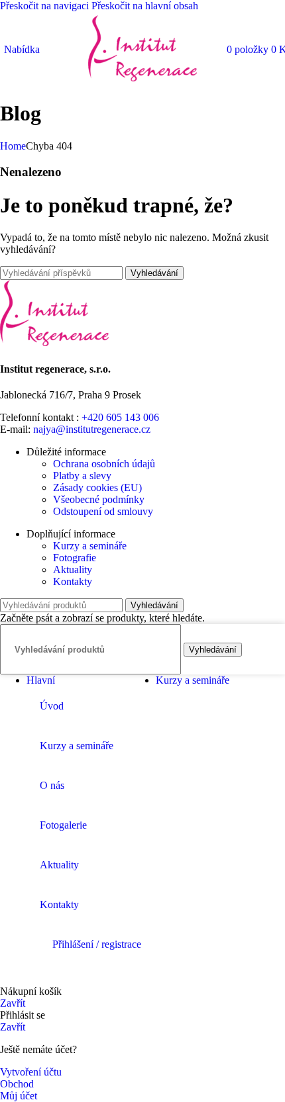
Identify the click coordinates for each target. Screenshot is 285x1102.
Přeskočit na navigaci (45, 5)
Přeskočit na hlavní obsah (144, 5)
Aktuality (72, 569)
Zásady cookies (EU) (97, 487)
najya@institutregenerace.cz (91, 429)
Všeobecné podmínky (98, 499)
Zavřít (12, 1003)
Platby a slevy (82, 475)
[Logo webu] (142, 81)
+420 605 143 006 (120, 417)
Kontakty (72, 581)
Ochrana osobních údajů (104, 463)
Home (13, 146)
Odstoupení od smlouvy (103, 511)
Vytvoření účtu (31, 1072)
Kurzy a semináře (90, 545)
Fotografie (74, 557)
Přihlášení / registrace (96, 944)
